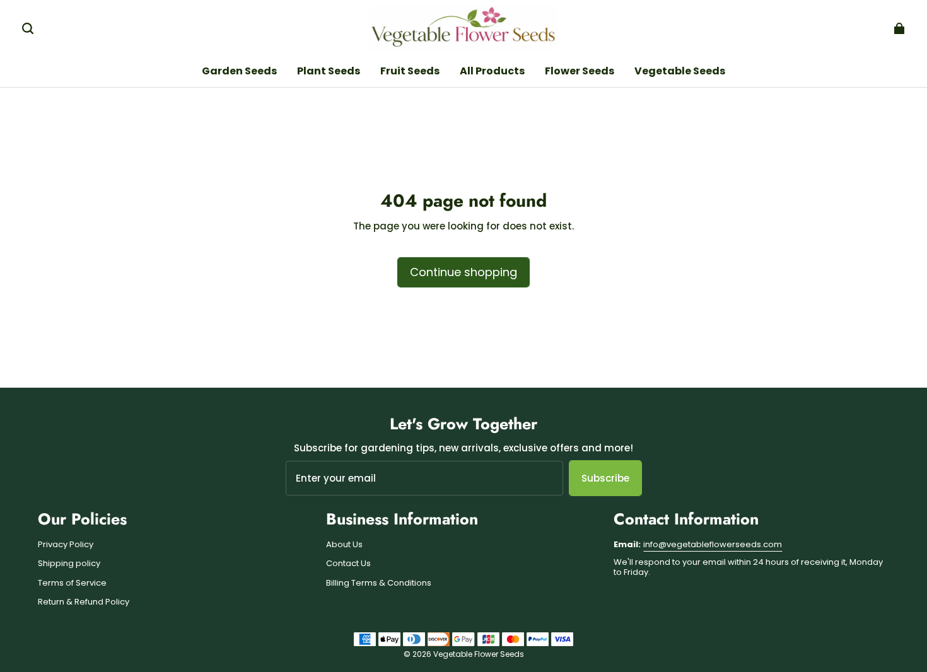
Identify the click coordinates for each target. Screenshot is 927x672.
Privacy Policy (65, 545)
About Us (344, 545)
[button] (28, 28)
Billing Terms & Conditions (378, 583)
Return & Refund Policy (83, 602)
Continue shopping (463, 272)
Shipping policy (69, 564)
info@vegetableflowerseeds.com (712, 544)
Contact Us (348, 564)
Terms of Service (72, 583)
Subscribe (605, 478)
